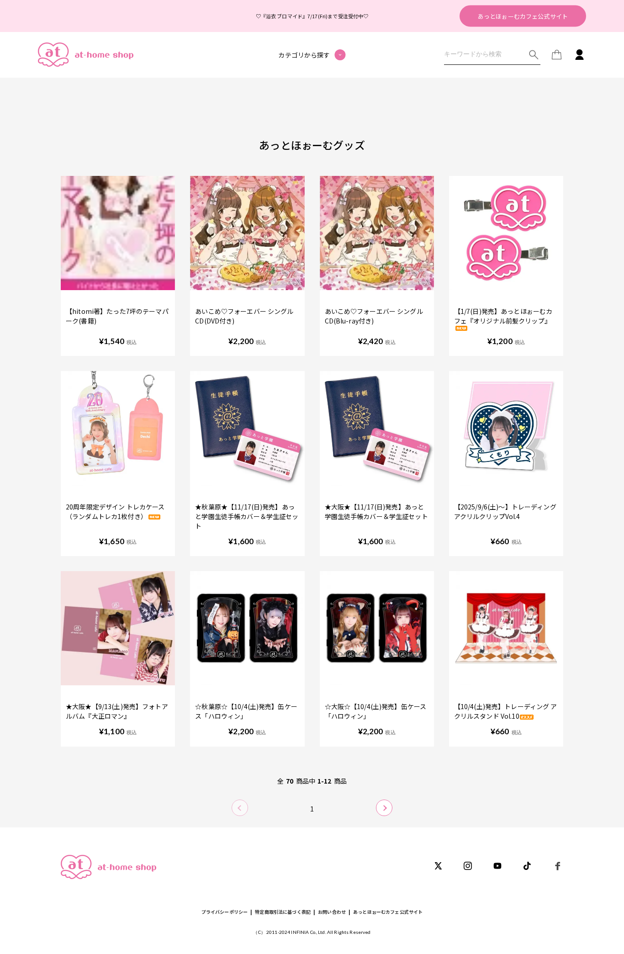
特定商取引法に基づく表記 (283, 911)
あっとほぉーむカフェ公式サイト (523, 15)
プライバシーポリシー (224, 911)
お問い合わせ (332, 911)
